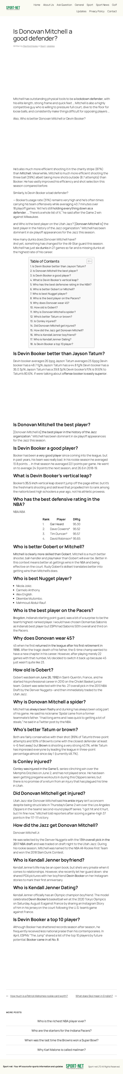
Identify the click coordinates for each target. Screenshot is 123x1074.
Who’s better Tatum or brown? (53, 316)
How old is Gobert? (46, 307)
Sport (43, 46)
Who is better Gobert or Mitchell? (54, 289)
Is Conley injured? (45, 321)
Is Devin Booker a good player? (52, 275)
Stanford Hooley (30, 46)
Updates (51, 46)
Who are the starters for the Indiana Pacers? (62, 1030)
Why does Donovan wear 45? (51, 303)
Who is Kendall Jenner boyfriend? (55, 335)
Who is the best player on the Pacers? (57, 298)
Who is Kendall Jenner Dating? (52, 339)
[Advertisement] (61, 73)
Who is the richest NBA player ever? (61, 1021)
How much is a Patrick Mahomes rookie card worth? (39, 996)
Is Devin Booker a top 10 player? (53, 344)
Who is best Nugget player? (50, 293)
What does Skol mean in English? (94, 996)
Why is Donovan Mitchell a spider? (54, 312)
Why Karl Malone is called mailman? (61, 1049)
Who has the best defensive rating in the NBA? (62, 284)
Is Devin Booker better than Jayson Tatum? (59, 266)
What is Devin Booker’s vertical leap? (55, 280)
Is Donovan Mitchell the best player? (55, 271)
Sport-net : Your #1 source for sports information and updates (33, 1066)
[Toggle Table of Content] (87, 261)
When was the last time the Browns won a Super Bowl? (61, 1040)
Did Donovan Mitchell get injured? (55, 325)
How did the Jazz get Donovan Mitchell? (59, 330)
